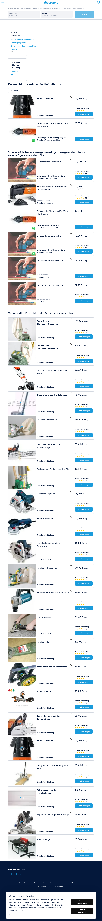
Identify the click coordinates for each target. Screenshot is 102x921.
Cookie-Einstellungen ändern (52, 886)
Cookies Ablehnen (82, 910)
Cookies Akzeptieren (82, 902)
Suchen (84, 14)
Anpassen (13, 915)
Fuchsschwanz (28, 39)
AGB (71, 883)
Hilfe (43, 883)
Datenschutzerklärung (57, 883)
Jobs (19, 883)
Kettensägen (27, 43)
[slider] (79, 110)
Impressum (80, 883)
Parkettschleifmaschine (32, 46)
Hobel (18, 43)
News (35, 883)
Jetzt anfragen (84, 114)
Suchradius (14, 90)
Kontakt (27, 883)
